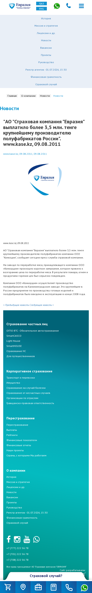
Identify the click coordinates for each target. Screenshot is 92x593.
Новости (46, 40)
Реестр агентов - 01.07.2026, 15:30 (46, 69)
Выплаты (11, 429)
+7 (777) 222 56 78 (17, 548)
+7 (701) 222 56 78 (17, 554)
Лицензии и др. (46, 33)
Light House (13, 340)
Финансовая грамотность (46, 76)
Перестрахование (17, 424)
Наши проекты (15, 450)
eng (41, 8)
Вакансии (46, 47)
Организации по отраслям (22, 398)
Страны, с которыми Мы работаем (26, 455)
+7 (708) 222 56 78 (17, 559)
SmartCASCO (13, 335)
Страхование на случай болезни (26, 387)
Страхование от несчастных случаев (28, 392)
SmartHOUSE (14, 346)
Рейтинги (12, 435)
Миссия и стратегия (46, 25)
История (46, 18)
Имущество (13, 382)
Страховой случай (46, 84)
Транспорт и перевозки (20, 377)
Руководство (46, 62)
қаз (41, 3)
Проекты (46, 55)
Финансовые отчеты (18, 445)
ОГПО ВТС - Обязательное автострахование (32, 330)
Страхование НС (16, 351)
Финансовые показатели (21, 440)
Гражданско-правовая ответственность (30, 403)
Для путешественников (20, 356)
